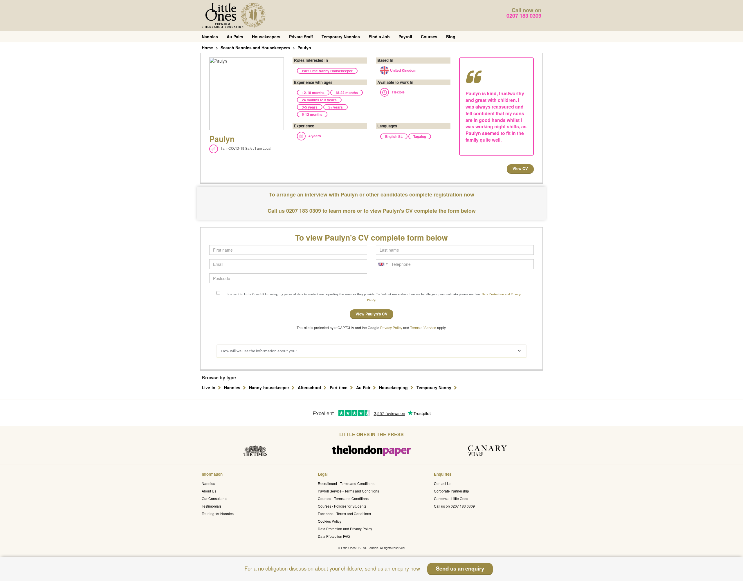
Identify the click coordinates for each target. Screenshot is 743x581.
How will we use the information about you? (259, 350)
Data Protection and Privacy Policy (345, 528)
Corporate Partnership (451, 490)
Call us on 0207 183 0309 (454, 506)
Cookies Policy (329, 521)
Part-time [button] (339, 387)
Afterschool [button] (310, 387)
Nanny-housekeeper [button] (269, 387)
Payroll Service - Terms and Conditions (348, 490)
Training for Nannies (218, 513)
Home (207, 47)
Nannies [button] (232, 387)
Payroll (405, 36)
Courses (429, 36)
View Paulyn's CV (371, 314)
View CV (520, 168)
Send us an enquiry (460, 568)
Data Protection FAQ (334, 536)
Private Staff (301, 36)
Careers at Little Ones (451, 498)
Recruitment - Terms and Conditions (346, 483)
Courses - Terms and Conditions (343, 498)
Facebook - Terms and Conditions (344, 513)
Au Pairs (235, 36)
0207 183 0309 (523, 15)
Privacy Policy (391, 327)
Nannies (210, 36)
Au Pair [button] (364, 387)
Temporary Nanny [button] (434, 387)
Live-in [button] (209, 387)
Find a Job (379, 36)
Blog (450, 36)
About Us (209, 490)
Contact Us (442, 483)
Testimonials (211, 506)
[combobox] (382, 264)
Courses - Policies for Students (342, 506)
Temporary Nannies (341, 36)
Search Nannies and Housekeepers (255, 47)
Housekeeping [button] (394, 387)
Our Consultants (214, 498)
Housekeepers (266, 36)
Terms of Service (423, 327)
